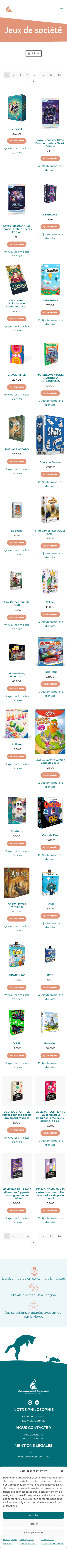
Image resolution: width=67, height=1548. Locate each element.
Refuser (34, 1523)
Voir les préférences (33, 1532)
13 (51, 74)
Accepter (33, 1515)
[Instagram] (37, 1402)
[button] (62, 1471)
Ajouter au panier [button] (17, 141)
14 (59, 74)
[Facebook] (30, 1402)
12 (43, 74)
